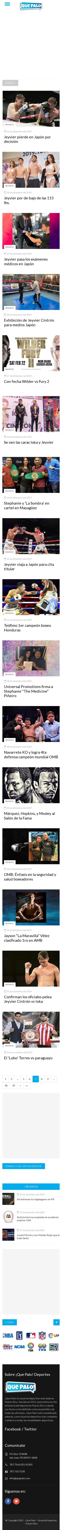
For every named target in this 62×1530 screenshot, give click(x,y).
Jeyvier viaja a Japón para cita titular (29, 566)
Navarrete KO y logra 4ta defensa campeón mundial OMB (31, 754)
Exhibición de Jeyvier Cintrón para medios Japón (29, 322)
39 (13, 1085)
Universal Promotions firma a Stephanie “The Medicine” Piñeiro (28, 691)
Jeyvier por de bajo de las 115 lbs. (29, 200)
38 (6, 1085)
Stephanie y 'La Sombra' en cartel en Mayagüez (26, 505)
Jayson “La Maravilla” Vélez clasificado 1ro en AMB (26, 938)
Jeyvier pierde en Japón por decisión (27, 139)
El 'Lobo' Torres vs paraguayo (28, 1057)
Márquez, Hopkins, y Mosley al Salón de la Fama (29, 815)
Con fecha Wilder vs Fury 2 (26, 381)
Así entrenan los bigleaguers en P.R (35, 1199)
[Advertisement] (31, 47)
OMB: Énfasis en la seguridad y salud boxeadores (30, 876)
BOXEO (10, 82)
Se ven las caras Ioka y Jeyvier (29, 442)
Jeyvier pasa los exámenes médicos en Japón (26, 261)
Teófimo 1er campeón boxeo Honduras (27, 627)
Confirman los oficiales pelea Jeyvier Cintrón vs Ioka (28, 999)
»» (26, 1085)
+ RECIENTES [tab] (31, 1186)
